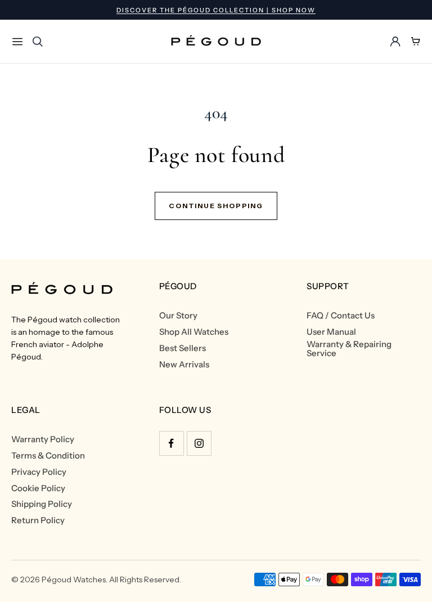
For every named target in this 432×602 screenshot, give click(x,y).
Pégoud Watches (74, 579)
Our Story (178, 315)
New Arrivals (184, 364)
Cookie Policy (38, 488)
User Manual (331, 331)
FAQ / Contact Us (341, 315)
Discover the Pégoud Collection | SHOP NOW (216, 10)
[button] (17, 41)
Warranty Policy (42, 439)
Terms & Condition (48, 455)
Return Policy (38, 520)
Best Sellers (182, 348)
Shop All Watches (193, 331)
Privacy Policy (38, 472)
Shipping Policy (41, 504)
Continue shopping (216, 205)
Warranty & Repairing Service (349, 349)
